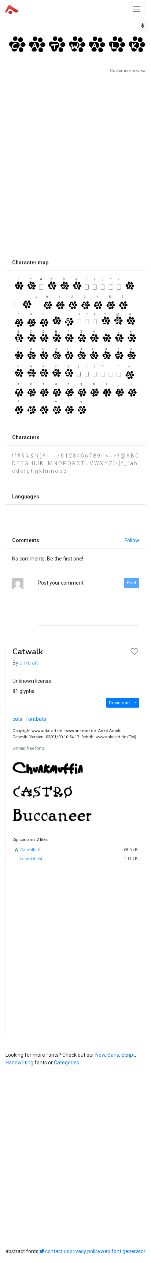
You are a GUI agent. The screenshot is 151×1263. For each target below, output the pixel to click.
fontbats (36, 719)
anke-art (28, 663)
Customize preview (128, 70)
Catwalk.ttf (30, 849)
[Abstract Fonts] (11, 9)
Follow (132, 540)
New (100, 1055)
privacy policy (85, 1251)
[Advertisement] (75, 164)
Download (119, 702)
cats (17, 719)
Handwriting (19, 1062)
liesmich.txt (31, 859)
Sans (113, 1055)
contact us (57, 1251)
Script (128, 1055)
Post (131, 582)
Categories (66, 1062)
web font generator (123, 1251)
